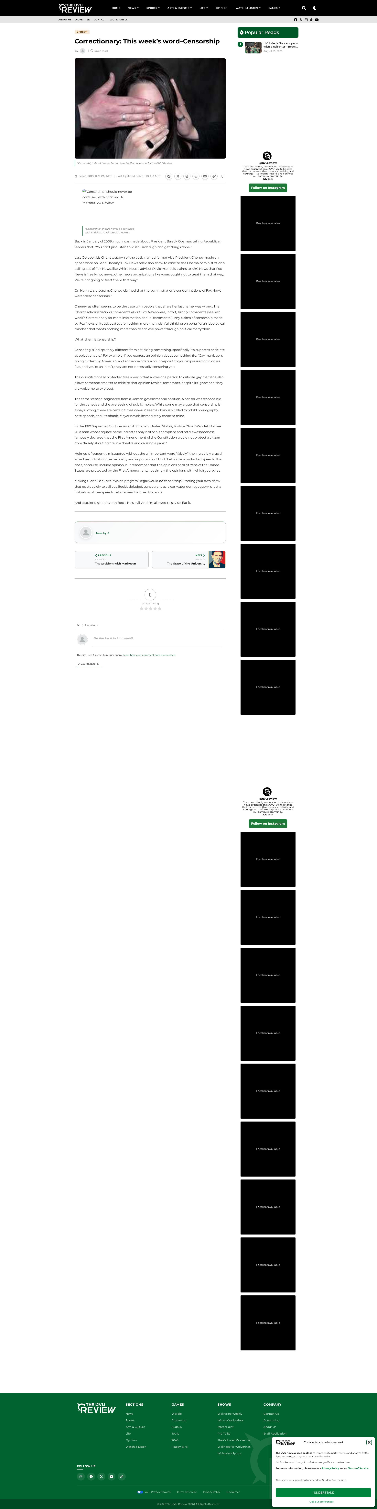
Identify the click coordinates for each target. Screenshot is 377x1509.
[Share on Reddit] (195, 176)
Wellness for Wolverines (234, 1446)
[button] (369, 1442)
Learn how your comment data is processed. (149, 655)
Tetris (175, 1433)
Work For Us (119, 19)
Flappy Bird (180, 1446)
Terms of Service (187, 1492)
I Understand (323, 1492)
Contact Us (271, 1413)
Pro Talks (224, 1433)
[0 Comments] (223, 176)
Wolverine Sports (229, 1453)
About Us (64, 19)
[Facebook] (295, 19)
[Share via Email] (205, 176)
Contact (100, 19)
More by (101, 533)
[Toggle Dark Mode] (315, 8)
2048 (175, 1440)
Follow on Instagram (268, 188)
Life (202, 7)
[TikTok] (311, 19)
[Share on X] (177, 176)
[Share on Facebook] (168, 176)
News (132, 7)
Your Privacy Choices (157, 1492)
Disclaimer (233, 1492)
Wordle (177, 1413)
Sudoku (177, 1427)
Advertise (82, 19)
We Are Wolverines (231, 1420)
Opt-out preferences (321, 1501)
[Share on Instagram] (186, 176)
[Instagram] (306, 19)
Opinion (222, 7)
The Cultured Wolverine (234, 1440)
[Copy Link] (214, 176)
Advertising (271, 1420)
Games (273, 7)
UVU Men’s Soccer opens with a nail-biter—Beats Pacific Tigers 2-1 (281, 45)
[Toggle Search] (304, 8)
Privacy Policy (211, 1492)
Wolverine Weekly (230, 1413)
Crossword (179, 1420)
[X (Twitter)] (301, 19)
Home (116, 7)
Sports (151, 7)
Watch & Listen (247, 7)
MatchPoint (226, 1427)
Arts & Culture (178, 7)
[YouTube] (317, 19)
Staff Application (275, 1433)
